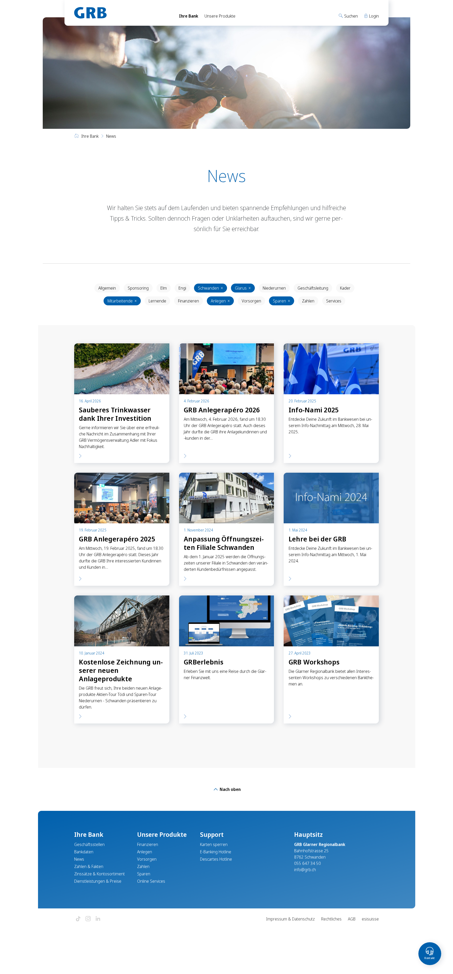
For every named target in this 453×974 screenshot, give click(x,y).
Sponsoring (138, 288)
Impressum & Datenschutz (290, 919)
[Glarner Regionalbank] (121, 13)
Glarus (243, 288)
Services (333, 301)
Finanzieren (188, 301)
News (79, 859)
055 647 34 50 (307, 863)
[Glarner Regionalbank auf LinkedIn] (98, 919)
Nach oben (230, 789)
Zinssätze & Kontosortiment (99, 874)
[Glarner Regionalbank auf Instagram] (88, 919)
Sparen (281, 301)
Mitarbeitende (122, 301)
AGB (351, 919)
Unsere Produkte (219, 16)
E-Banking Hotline (215, 852)
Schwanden (210, 288)
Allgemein (107, 288)
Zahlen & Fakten (88, 866)
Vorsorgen (251, 301)
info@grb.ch (305, 869)
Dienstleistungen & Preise (97, 881)
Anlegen (220, 301)
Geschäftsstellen (89, 844)
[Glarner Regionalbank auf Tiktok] (78, 919)
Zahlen (308, 301)
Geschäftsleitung (313, 288)
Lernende (157, 301)
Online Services (151, 881)
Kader (345, 288)
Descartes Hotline (216, 859)
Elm (163, 288)
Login (373, 16)
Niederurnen (274, 288)
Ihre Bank (188, 16)
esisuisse (370, 919)
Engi (182, 288)
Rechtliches (331, 919)
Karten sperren (214, 844)
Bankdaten (83, 852)
